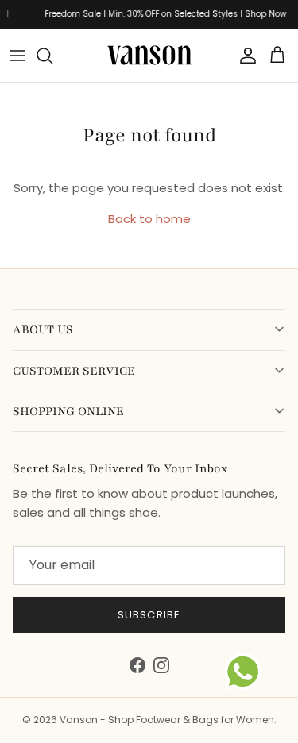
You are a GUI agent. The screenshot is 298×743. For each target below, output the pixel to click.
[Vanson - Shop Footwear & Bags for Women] (149, 55)
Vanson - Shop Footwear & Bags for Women (167, 719)
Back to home (149, 218)
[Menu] (17, 55)
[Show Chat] (246, 671)
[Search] (52, 55)
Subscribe (149, 614)
